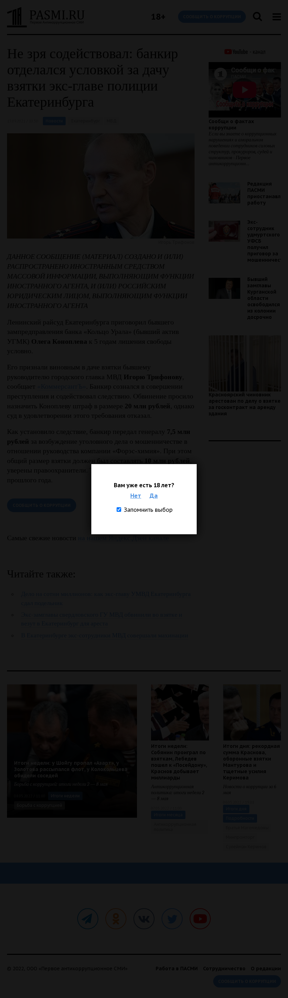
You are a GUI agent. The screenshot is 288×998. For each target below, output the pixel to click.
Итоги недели (65, 795)
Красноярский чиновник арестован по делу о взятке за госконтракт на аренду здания (245, 404)
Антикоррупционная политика (175, 827)
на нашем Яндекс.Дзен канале (123, 538)
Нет (135, 495)
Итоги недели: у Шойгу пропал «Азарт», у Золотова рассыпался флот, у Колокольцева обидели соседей (70, 769)
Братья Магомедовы (247, 827)
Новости (54, 120)
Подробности (240, 818)
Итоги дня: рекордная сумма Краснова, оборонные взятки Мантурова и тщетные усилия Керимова (251, 762)
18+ (158, 16)
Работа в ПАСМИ (177, 968)
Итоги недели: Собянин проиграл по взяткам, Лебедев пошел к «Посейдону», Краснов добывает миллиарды (179, 762)
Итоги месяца (168, 814)
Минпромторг (240, 837)
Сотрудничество (224, 968)
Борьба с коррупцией (39, 805)
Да (154, 495)
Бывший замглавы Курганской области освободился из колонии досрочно (263, 298)
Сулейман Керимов (246, 846)
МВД (112, 120)
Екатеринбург (85, 120)
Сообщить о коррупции (212, 16)
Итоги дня (236, 808)
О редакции (266, 968)
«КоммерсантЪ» (61, 386)
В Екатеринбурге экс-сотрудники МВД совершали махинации (104, 635)
